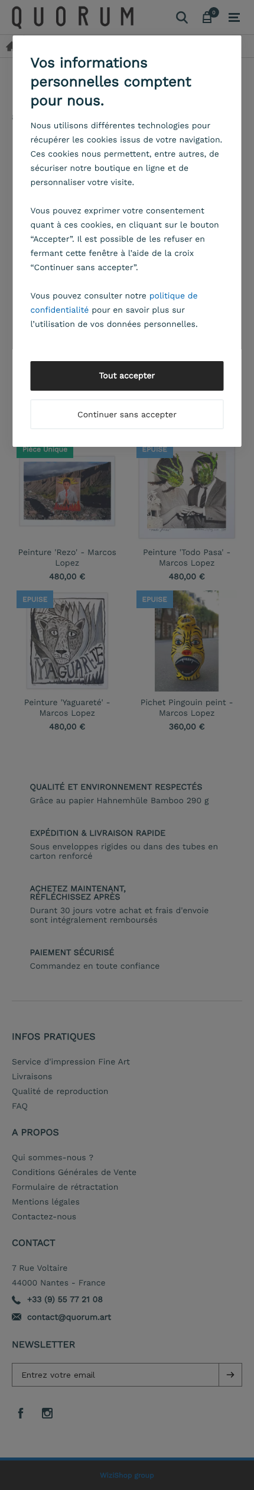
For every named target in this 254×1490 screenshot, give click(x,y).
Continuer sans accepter (127, 415)
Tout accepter (127, 376)
